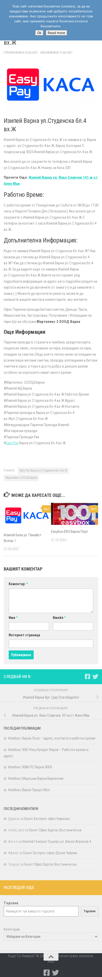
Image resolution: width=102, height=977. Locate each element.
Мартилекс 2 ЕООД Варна (21, 477)
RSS (51, 961)
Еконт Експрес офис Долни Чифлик (50, 853)
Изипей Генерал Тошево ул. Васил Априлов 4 (56, 841)
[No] (95, 20)
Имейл (59, 618)
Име (13, 618)
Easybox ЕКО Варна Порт (69, 531)
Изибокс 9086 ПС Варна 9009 (30, 767)
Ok (39, 33)
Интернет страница (24, 635)
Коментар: (18, 584)
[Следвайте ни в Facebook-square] (87, 676)
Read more (56, 33)
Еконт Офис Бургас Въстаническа (55, 830)
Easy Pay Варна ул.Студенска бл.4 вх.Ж (43, 470)
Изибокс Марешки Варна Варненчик (36, 778)
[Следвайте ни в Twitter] (95, 676)
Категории (12, 929)
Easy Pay (12, 443)
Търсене (90, 911)
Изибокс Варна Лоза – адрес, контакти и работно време (52, 738)
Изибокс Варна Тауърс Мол (29, 790)
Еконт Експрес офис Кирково (47, 818)
